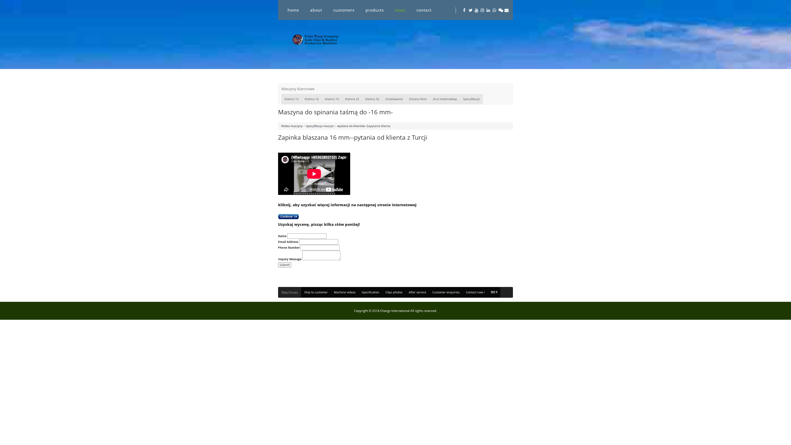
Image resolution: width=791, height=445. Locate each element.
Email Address (288, 242)
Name (282, 236)
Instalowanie (394, 99)
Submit (285, 265)
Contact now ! (475, 292)
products (375, 10)
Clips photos (394, 292)
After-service (417, 292)
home (293, 10)
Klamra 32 (372, 99)
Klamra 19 (332, 99)
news (400, 10)
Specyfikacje (471, 99)
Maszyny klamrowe (297, 88)
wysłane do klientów (351, 126)
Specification (370, 292)
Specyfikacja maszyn (320, 126)
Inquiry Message (289, 259)
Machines (289, 292)
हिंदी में (494, 292)
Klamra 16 (312, 99)
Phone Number (289, 247)
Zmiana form (418, 99)
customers (344, 10)
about (316, 10)
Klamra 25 (352, 99)
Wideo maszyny (292, 126)
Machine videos (345, 292)
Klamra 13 (291, 99)
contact (424, 10)
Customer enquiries (446, 292)
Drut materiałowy (445, 99)
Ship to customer (316, 292)
